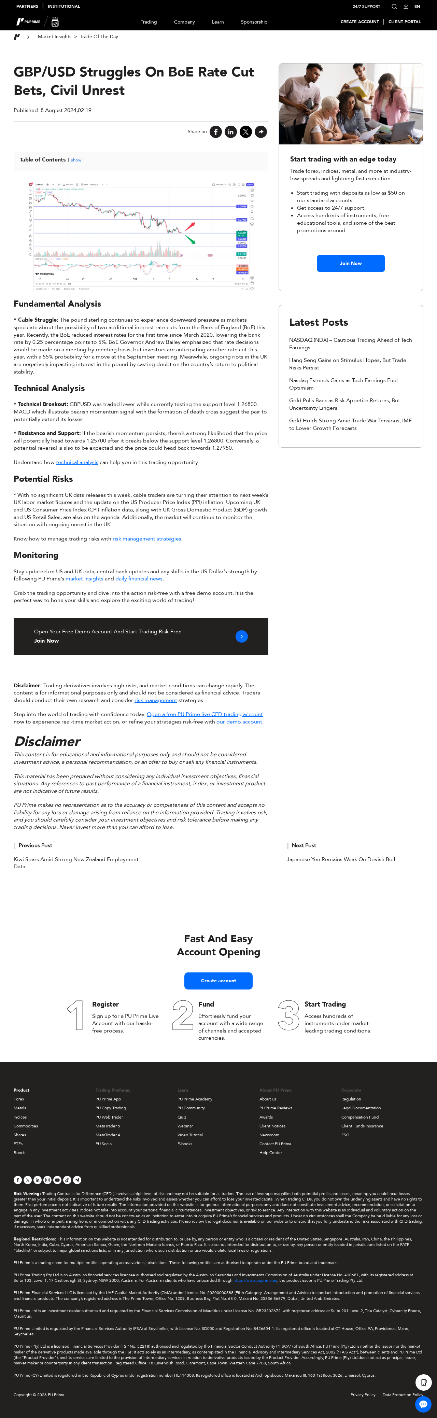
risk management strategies (147, 539)
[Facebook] (215, 132)
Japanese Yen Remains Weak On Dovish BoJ (341, 859)
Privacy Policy (363, 1395)
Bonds (19, 1152)
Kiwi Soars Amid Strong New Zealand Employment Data (76, 863)
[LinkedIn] (230, 132)
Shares (20, 1135)
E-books (185, 1144)
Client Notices (272, 1126)
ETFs (18, 1144)
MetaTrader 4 (108, 1135)
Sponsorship (254, 22)
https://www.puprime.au (255, 1280)
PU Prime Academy (195, 1099)
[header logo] (37, 22)
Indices (20, 1117)
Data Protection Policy (403, 1395)
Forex (19, 1099)
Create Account (360, 22)
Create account (218, 981)
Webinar (185, 1126)
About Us (267, 1099)
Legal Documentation (361, 1108)
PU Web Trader (109, 1117)
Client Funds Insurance (362, 1126)
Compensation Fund (360, 1117)
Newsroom (269, 1135)
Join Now (351, 263)
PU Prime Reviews (275, 1108)
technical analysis (77, 462)
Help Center (270, 1152)
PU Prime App (108, 1099)
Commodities (26, 1126)
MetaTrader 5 (108, 1126)
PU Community (191, 1108)
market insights (84, 578)
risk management (156, 700)
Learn (218, 22)
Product (21, 1090)
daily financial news (139, 578)
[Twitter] (245, 132)
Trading (149, 22)
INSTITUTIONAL (64, 6)
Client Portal (405, 22)
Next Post (304, 845)
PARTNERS (27, 6)
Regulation (351, 1099)
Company (184, 22)
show (76, 160)
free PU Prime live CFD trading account (214, 714)
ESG (345, 1135)
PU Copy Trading (111, 1108)
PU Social (104, 1144)
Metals (20, 1108)
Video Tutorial (190, 1135)
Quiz (182, 1117)
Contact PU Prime (275, 1144)
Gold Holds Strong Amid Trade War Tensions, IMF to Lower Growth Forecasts (350, 424)
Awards (266, 1117)
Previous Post (35, 845)
